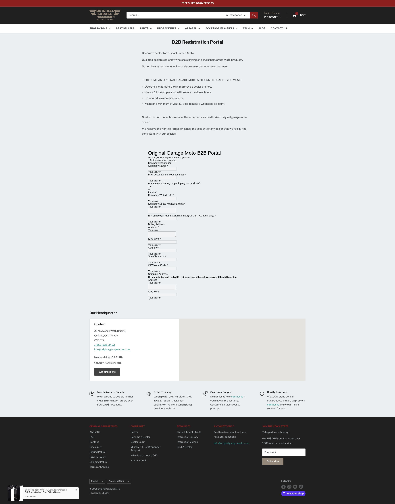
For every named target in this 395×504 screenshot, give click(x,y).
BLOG (261, 28)
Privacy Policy (97, 457)
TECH (246, 28)
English (94, 481)
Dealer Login (138, 441)
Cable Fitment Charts (189, 432)
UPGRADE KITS (166, 28)
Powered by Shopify (99, 493)
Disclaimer (95, 447)
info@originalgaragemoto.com (112, 349)
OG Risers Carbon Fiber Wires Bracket (43, 492)
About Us (94, 432)
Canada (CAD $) (116, 481)
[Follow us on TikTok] (301, 487)
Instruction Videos (187, 441)
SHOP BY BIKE (98, 28)
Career (134, 432)
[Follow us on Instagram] (289, 487)
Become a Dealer (140, 437)
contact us (237, 396)
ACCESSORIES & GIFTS (220, 28)
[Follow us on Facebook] (283, 487)
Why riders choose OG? (144, 455)
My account (271, 16)
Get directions (107, 371)
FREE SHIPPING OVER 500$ (197, 3)
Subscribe (273, 461)
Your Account (138, 460)
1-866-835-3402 (104, 344)
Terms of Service (99, 466)
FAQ (91, 437)
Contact (94, 441)
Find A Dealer (184, 447)
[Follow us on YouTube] (295, 487)
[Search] (254, 15)
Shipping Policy (98, 462)
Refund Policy (97, 452)
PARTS (144, 28)
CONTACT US (279, 28)
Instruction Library (187, 437)
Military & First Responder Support (145, 449)
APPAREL (191, 28)
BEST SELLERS (125, 28)
